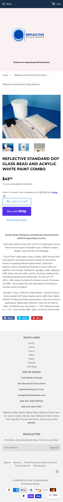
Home (5, 75)
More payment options (17, 220)
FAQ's (31, 359)
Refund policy (39, 466)
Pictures (31, 363)
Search (7, 462)
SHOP (31, 343)
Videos (31, 355)
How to (31, 351)
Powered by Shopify (30, 484)
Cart (58, 4)
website (31, 423)
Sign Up (54, 448)
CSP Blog (31, 367)
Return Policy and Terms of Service (40, 462)
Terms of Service (22, 466)
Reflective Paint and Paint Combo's (30, 75)
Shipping (6, 184)
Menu (9, 4)
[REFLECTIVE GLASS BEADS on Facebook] (57, 472)
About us (17, 462)
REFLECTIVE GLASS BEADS (34, 480)
